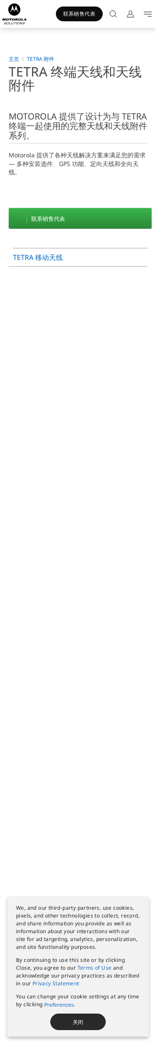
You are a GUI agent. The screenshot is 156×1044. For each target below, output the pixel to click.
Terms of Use (95, 967)
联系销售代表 (79, 13)
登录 (128, 13)
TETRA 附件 (40, 59)
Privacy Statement (55, 983)
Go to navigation (146, 13)
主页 (14, 59)
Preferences (59, 1004)
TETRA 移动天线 (38, 257)
